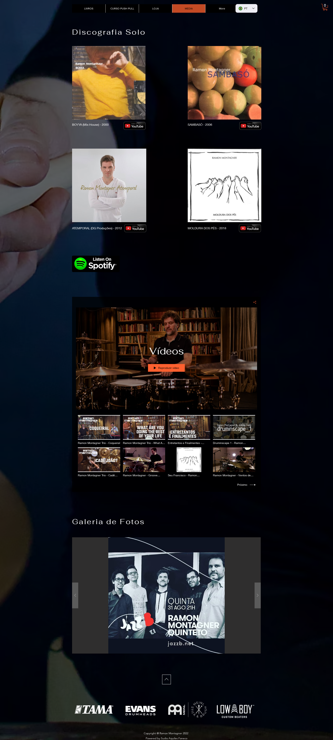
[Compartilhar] (253, 302)
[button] (325, 7)
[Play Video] (99, 430)
